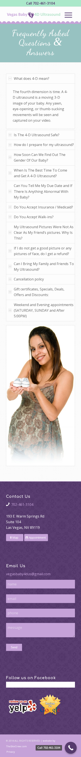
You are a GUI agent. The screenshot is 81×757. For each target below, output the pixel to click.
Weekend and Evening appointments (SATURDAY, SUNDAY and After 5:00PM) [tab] (43, 310)
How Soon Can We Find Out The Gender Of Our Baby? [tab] (39, 157)
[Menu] (68, 15)
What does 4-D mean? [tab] (31, 78)
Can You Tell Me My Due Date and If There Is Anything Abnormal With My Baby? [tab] (43, 191)
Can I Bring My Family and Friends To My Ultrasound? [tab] (44, 266)
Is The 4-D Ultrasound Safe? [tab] (36, 135)
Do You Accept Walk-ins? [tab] (34, 217)
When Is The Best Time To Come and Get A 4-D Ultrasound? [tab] (40, 173)
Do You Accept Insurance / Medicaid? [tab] (43, 207)
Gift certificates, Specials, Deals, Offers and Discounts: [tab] (39, 292)
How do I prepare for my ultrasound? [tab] (44, 144)
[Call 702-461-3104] (71, 748)
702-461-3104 (44, 3)
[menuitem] (68, 15)
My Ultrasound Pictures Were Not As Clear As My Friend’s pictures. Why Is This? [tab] (43, 232)
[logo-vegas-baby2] (33, 15)
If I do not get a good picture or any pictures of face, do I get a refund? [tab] (42, 251)
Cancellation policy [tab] (29, 279)
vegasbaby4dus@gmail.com (28, 574)
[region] (40, 106)
